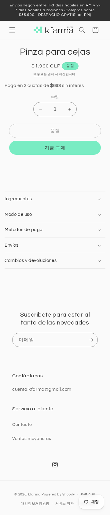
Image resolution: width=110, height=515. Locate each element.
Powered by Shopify (58, 494)
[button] (12, 30)
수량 (55, 97)
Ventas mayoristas (31, 439)
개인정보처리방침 (35, 503)
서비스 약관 (64, 503)
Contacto (22, 425)
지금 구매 (55, 148)
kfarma (34, 494)
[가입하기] (90, 340)
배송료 (38, 74)
